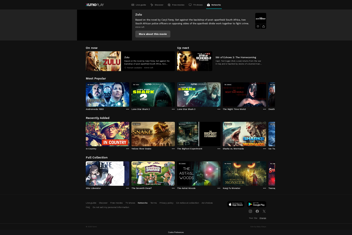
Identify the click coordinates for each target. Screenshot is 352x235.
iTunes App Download (236, 204)
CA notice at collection (187, 203)
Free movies (178, 5)
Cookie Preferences (176, 232)
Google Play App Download (256, 204)
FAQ (88, 207)
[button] (152, 34)
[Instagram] (250, 211)
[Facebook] (257, 211)
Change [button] (262, 218)
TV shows (198, 5)
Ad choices (207, 203)
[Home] (95, 5)
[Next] (266, 94)
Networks (216, 5)
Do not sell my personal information (111, 207)
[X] (264, 211)
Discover (159, 5)
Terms (153, 203)
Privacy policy (166, 203)
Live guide (141, 5)
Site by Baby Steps (258, 227)
